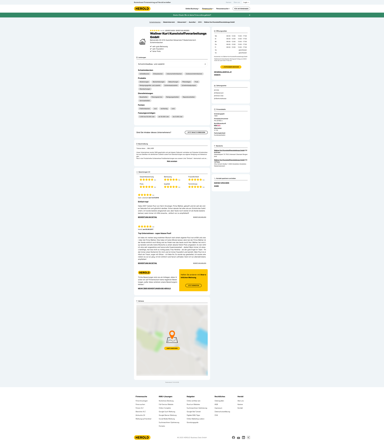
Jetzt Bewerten (193, 285)
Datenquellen (219, 401)
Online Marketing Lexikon (195, 419)
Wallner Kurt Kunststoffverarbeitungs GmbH (229, 150)
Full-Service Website (166, 404)
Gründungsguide (192, 422)
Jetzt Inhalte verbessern (196, 132)
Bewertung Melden (199, 217)
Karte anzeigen (172, 348)
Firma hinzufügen (142, 401)
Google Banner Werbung (167, 415)
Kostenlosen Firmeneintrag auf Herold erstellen (152, 2)
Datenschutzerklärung (222, 412)
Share (216, 186)
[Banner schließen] (249, 15)
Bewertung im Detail (147, 217)
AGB (216, 404)
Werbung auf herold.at (143, 419)
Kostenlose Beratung (166, 401)
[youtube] (238, 437)
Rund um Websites (193, 404)
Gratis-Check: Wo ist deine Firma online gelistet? (192, 15)
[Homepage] (142, 8)
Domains (162, 426)
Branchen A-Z (141, 412)
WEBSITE (217, 75)
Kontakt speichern (221, 183)
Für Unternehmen (241, 9)
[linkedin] (243, 437)
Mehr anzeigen (172, 161)
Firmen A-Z (139, 408)
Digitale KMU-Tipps (193, 415)
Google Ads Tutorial (193, 412)
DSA (216, 415)
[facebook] (233, 437)
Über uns (237, 2)
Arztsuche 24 (140, 415)
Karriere (228, 2)
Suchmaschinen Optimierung (169, 422)
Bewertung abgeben (182, 30)
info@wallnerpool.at (223, 72)
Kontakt (240, 408)
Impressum (218, 408)
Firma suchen (140, 404)
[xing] (248, 437)
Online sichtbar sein (193, 401)
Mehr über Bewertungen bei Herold (154, 288)
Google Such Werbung (167, 412)
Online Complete (165, 408)
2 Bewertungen (170, 30)
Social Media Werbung (167, 419)
